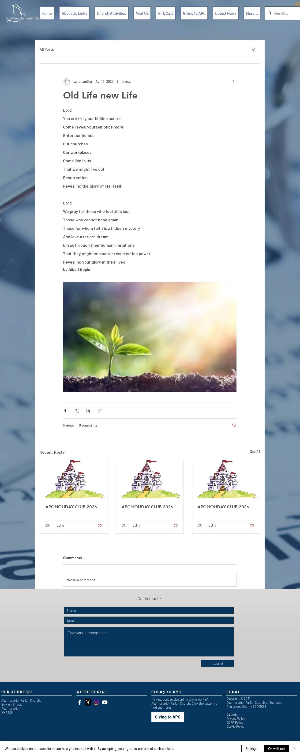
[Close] (294, 748)
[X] (88, 702)
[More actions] (233, 81)
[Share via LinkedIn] (88, 410)
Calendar (232, 714)
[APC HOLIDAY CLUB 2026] (74, 479)
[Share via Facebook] (65, 410)
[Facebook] (79, 702)
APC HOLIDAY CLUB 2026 (71, 507)
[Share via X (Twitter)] (77, 410)
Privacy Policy (235, 718)
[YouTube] (104, 702)
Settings (251, 748)
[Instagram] (96, 702)
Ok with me (276, 748)
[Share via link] (100, 410)
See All (255, 452)
